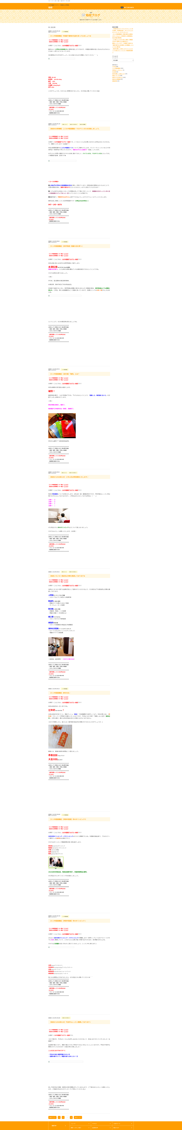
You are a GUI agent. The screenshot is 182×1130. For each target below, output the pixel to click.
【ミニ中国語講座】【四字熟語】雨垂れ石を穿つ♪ (66, 246)
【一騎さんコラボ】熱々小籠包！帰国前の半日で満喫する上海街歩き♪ (122, 40)
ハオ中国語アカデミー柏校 (70, 45)
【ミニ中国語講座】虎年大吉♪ (59, 693)
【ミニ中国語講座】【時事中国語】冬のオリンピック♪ (67, 921)
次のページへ (78, 1117)
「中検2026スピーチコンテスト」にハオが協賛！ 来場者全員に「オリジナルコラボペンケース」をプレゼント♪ (122, 30)
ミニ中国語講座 (65, 31)
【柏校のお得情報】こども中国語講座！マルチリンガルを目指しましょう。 (74, 129)
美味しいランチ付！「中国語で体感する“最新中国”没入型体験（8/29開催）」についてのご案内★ (122, 45)
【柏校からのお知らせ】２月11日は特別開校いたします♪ (69, 477)
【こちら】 (51, 109)
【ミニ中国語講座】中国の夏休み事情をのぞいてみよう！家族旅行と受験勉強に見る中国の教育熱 (122, 36)
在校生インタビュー (117, 70)
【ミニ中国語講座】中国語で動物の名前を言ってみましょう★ (70, 36)
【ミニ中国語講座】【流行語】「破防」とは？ (64, 374)
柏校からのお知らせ (73, 124)
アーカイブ (115, 58)
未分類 (114, 72)
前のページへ (52, 1117)
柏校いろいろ (64, 124)
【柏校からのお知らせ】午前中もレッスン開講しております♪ (70, 1022)
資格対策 (114, 81)
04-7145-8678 (129, 7)
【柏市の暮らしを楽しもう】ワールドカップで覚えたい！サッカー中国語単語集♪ (122, 50)
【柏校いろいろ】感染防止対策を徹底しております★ (67, 576)
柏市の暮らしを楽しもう (118, 74)
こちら (66, 40)
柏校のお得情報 (82, 124)
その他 (114, 66)
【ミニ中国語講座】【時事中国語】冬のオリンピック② (67, 819)
